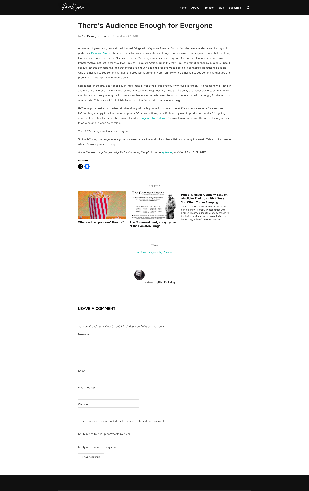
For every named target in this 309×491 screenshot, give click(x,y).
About (195, 7)
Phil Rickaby (89, 36)
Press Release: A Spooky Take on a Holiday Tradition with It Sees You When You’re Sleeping (204, 198)
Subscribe (235, 7)
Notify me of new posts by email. (98, 447)
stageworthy (155, 252)
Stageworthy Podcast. (153, 118)
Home (183, 7)
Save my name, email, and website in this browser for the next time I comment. (123, 421)
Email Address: (87, 387)
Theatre (168, 252)
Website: (83, 404)
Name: (82, 371)
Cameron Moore (101, 53)
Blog (221, 7)
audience (142, 252)
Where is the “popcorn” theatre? (101, 222)
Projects (209, 7)
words (107, 36)
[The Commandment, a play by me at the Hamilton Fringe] (154, 205)
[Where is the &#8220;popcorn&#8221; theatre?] (102, 205)
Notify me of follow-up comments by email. (104, 434)
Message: (84, 334)
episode (167, 152)
